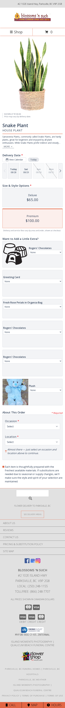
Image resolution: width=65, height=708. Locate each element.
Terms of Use (55, 695)
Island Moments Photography (32, 641)
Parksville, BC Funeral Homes (23, 669)
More (7, 146)
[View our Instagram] (38, 562)
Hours (56, 705)
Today (33, 159)
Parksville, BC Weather (32, 679)
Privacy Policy (10, 695)
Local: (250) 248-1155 (32, 586)
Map (33, 705)
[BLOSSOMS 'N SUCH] (32, 23)
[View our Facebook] (27, 562)
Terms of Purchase (33, 695)
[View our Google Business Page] (32, 562)
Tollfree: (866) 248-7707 (32, 591)
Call (12, 705)
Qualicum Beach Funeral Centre (32, 645)
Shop (18, 31)
